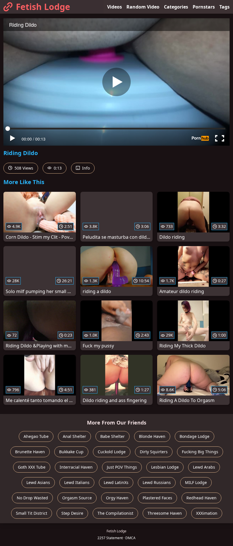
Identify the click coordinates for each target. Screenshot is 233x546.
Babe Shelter (112, 436)
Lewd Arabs (204, 467)
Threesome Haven (164, 513)
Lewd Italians (77, 482)
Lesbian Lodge (165, 467)
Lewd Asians (38, 482)
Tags (224, 7)
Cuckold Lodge (112, 451)
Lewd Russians (157, 482)
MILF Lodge (196, 482)
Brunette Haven (30, 451)
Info (85, 168)
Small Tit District (31, 513)
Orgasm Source (77, 497)
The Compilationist (115, 513)
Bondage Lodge (194, 436)
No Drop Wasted (32, 497)
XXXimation (206, 513)
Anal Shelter (74, 436)
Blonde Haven (152, 436)
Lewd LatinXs (116, 482)
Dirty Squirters (154, 451)
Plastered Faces (157, 497)
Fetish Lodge (43, 7)
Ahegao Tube (36, 436)
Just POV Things (122, 467)
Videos (114, 7)
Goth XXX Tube (31, 467)
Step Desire (72, 513)
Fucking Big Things (200, 451)
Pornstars (204, 7)
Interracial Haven (76, 467)
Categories (176, 7)
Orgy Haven (117, 497)
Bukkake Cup (71, 451)
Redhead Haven (201, 497)
